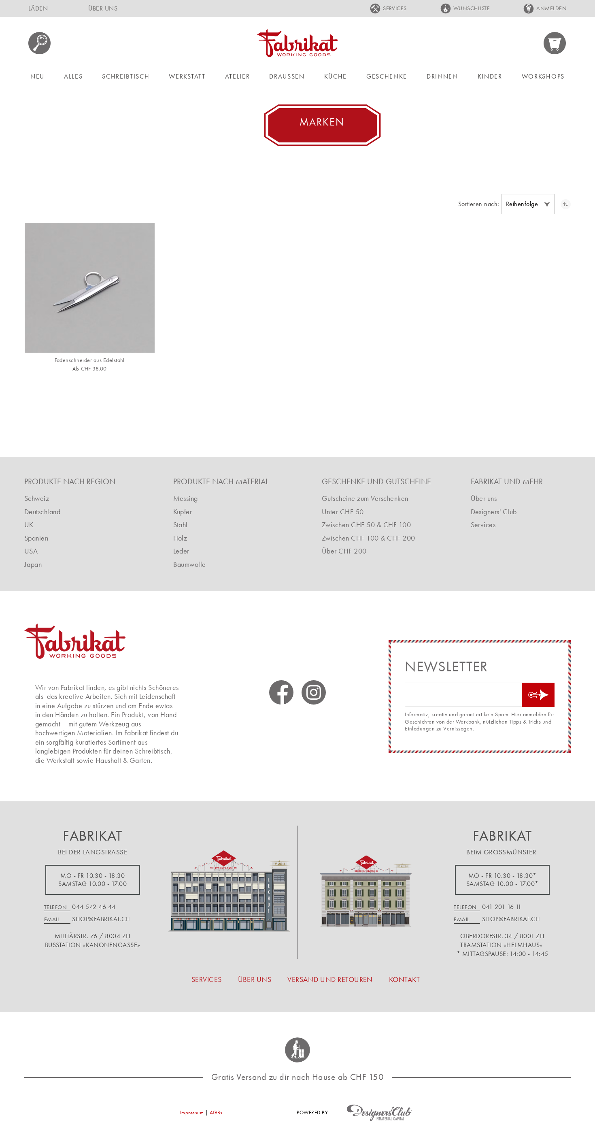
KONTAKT (404, 979)
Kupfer (182, 511)
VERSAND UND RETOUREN (330, 979)
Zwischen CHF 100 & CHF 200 (368, 538)
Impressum (192, 1112)
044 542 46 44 (93, 907)
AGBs (216, 1112)
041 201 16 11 (502, 907)
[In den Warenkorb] (138, 338)
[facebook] (281, 692)
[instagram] (314, 692)
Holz (180, 538)
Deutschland (42, 511)
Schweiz (36, 498)
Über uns (484, 498)
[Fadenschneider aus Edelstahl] (90, 288)
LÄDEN (38, 8)
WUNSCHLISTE (471, 8)
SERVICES (395, 8)
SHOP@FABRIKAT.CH (101, 919)
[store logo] (297, 43)
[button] (528, 204)
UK (29, 524)
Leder (181, 551)
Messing (185, 498)
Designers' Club (494, 511)
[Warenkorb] (555, 43)
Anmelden (551, 8)
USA (31, 551)
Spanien (36, 538)
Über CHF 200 (344, 551)
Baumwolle (189, 564)
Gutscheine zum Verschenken (365, 498)
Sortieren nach (478, 204)
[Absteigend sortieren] (566, 204)
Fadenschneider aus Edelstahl (90, 360)
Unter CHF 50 (343, 511)
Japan (33, 564)
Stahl (180, 524)
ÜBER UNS (102, 8)
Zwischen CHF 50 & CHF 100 (366, 524)
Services (483, 524)
